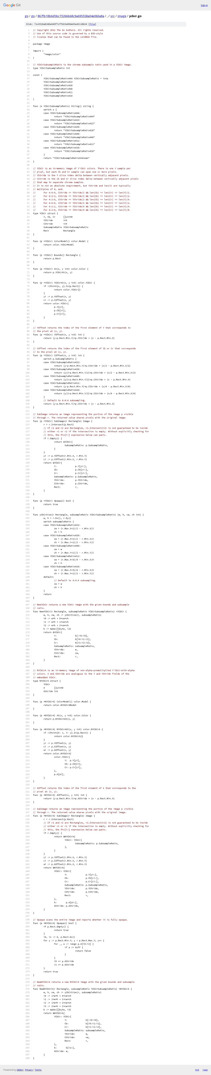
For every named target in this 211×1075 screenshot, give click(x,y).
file (92, 24)
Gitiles (20, 1069)
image (122, 16)
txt (197, 1069)
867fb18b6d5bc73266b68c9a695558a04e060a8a (71, 16)
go (26, 16)
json (205, 1069)
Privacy (29, 1069)
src (112, 16)
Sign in (204, 5)
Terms (38, 1069)
